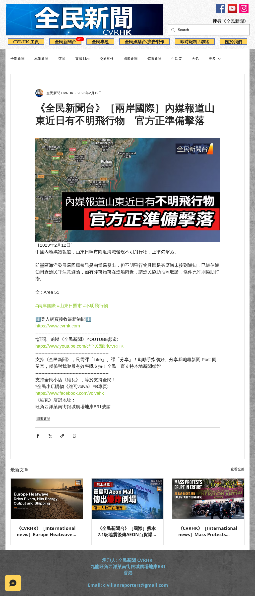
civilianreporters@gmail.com (135, 585)
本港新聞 (41, 59)
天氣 (195, 59)
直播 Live (82, 59)
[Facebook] (220, 8)
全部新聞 (17, 59)
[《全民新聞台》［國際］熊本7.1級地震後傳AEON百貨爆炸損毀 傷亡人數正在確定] (128, 499)
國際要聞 (130, 59)
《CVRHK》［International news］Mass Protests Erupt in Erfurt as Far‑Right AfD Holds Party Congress (207, 531)
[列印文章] (74, 435)
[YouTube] (232, 8)
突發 (61, 59)
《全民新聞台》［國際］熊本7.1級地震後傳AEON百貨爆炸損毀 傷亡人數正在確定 (127, 531)
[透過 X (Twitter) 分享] (50, 435)
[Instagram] (244, 8)
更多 (212, 59)
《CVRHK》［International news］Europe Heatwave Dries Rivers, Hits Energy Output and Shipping (46, 531)
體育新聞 (154, 59)
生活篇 (176, 59)
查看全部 (238, 469)
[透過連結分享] (62, 435)
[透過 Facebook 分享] (37, 435)
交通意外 (107, 59)
